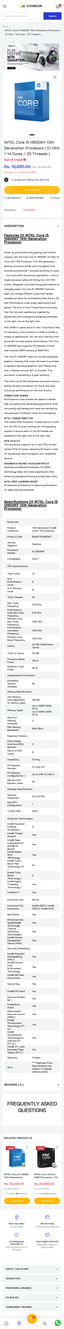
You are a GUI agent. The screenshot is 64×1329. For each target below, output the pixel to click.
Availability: (10, 209)
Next (57, 1175)
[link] (27, 1147)
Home (5, 26)
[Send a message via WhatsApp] (57, 1322)
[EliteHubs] (31, 6)
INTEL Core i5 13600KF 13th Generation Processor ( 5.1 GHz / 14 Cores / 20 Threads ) (32, 148)
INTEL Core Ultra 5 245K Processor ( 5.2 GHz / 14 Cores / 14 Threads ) (46, 1176)
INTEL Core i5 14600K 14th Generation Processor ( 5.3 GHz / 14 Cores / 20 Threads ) (17, 1176)
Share (56, 197)
